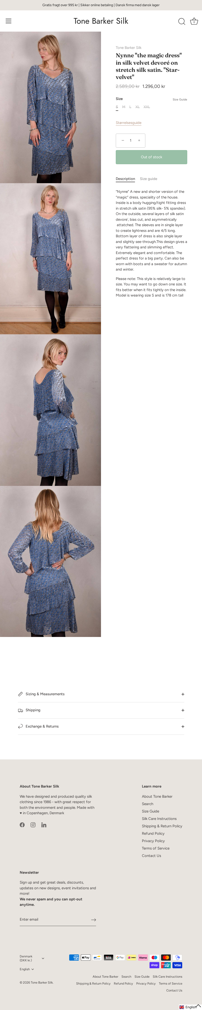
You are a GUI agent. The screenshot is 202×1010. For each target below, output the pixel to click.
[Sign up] (93, 919)
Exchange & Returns (42, 726)
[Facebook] (22, 824)
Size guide (148, 179)
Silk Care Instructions (159, 818)
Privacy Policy (153, 841)
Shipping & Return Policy (162, 826)
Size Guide (180, 99)
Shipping (32, 710)
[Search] (181, 21)
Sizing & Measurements (45, 694)
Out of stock (151, 157)
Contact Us (151, 855)
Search (147, 804)
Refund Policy (153, 833)
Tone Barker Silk (101, 21)
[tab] (128, 179)
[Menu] (8, 21)
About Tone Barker (157, 796)
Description (125, 179)
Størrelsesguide (128, 122)
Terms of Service (155, 848)
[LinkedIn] (43, 824)
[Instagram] (33, 824)
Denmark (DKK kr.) (26, 958)
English (25, 969)
